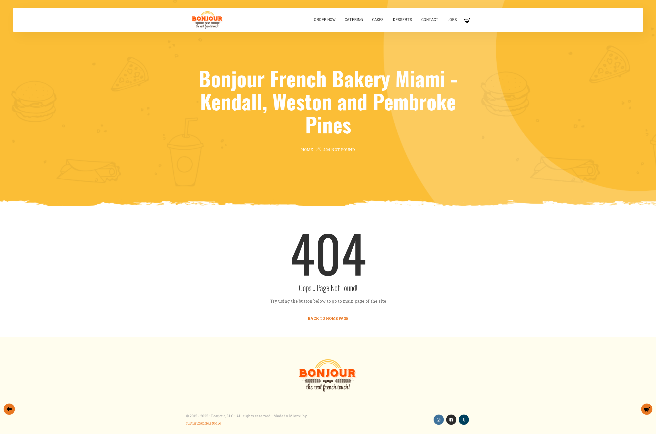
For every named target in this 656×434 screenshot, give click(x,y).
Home (307, 149)
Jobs (452, 20)
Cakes (378, 20)
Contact (429, 20)
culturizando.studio (203, 423)
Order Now (324, 20)
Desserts (402, 20)
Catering (354, 20)
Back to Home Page (328, 318)
